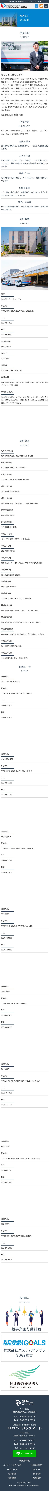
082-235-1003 (6, 1248)
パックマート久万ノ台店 (12, 1465)
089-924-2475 (6, 705)
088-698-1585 (6, 1170)
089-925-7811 (6, 323)
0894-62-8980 (6, 938)
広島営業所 (37, 1478)
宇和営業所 (37, 1469)
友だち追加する (27, 1453)
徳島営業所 (12, 1478)
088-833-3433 (6, 1015)
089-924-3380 (6, 783)
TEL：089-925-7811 (24, 1416)
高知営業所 (12, 1474)
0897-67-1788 (6, 860)
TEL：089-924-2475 (24, 1440)
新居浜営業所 (12, 1469)
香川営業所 (37, 1474)
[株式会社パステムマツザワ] (13, 6)
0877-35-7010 (6, 1093)
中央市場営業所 (37, 1465)
